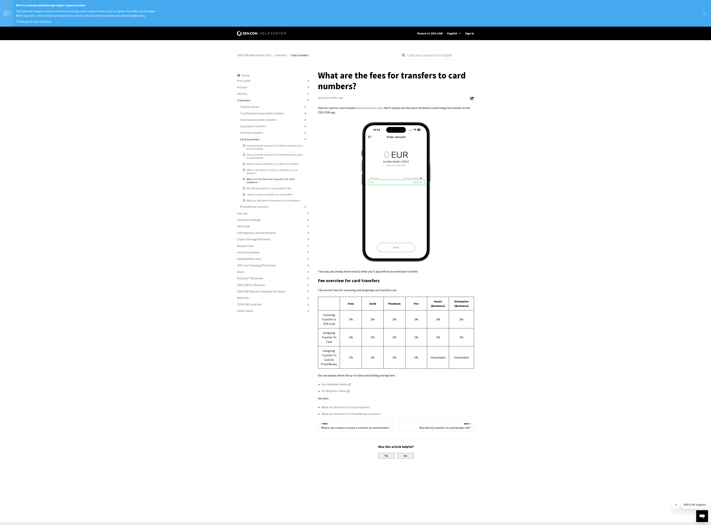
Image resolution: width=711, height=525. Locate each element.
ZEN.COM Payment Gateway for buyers (261, 291)
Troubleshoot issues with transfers (262, 113)
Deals (240, 272)
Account (242, 87)
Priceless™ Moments (250, 278)
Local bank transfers (253, 126)
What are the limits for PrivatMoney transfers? (351, 414)
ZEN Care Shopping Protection (256, 265)
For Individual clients (335, 384)
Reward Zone (245, 246)
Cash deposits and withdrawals (256, 233)
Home (246, 75)
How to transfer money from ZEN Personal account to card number (274, 147)
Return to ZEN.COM (430, 33)
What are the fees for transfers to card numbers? (270, 180)
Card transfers (300, 55)
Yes (386, 455)
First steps (244, 81)
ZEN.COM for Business (251, 285)
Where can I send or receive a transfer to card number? (271, 171)
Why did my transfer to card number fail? (268, 188)
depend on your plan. (371, 108)
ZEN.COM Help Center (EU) (254, 55)
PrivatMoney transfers (254, 206)
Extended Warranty (249, 259)
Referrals (243, 298)
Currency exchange (249, 220)
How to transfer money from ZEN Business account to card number (274, 156)
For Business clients (334, 391)
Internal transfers (251, 132)
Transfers (281, 55)
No (405, 455)
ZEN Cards (243, 226)
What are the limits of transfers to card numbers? (273, 200)
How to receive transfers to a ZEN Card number (272, 164)
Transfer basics (249, 107)
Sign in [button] (469, 33)
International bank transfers (258, 120)
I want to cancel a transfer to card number (269, 194)
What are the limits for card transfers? (346, 407)
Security (242, 93)
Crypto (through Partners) (254, 239)
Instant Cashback (248, 252)
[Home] (261, 33)
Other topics (245, 311)
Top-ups (242, 213)
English (452, 33)
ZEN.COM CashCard (249, 304)
